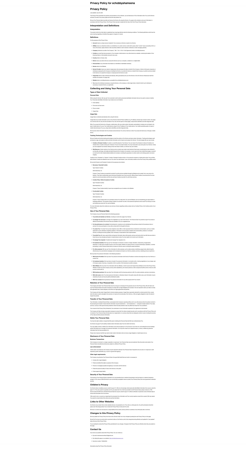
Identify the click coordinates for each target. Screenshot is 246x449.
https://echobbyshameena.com (116, 438)
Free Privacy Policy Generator (139, 22)
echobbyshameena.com (122, 80)
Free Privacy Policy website (146, 159)
